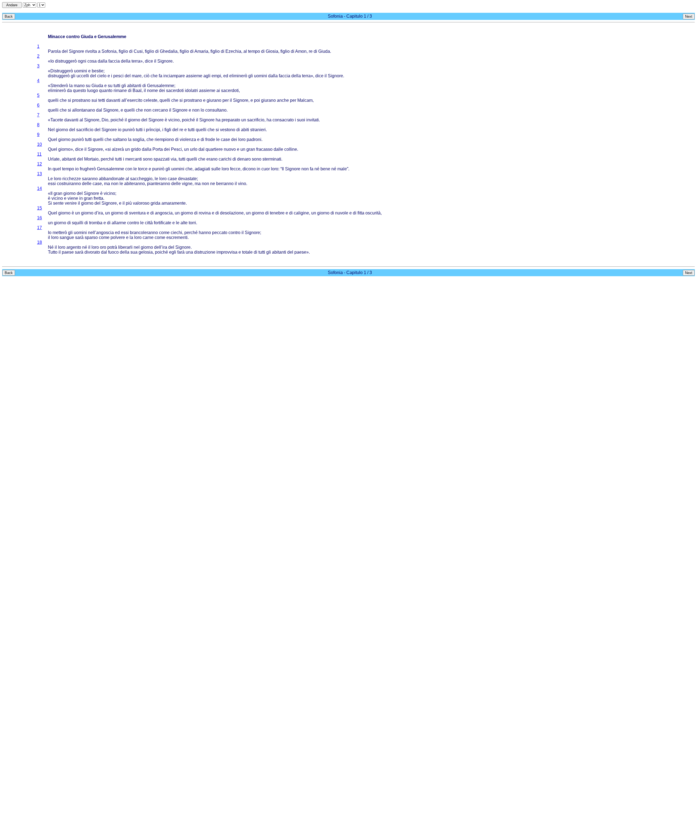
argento (73, 247)
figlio (123, 51)
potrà (112, 247)
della (125, 61)
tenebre (277, 213)
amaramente (173, 203)
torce (143, 169)
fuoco (113, 252)
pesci (118, 75)
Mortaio (91, 159)
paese (68, 252)
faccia (114, 61)
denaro (244, 159)
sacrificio (255, 120)
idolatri (191, 90)
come (164, 232)
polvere (118, 237)
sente (58, 203)
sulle (216, 169)
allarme (119, 222)
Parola (54, 51)
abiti (245, 129)
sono (147, 159)
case (225, 139)
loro (242, 139)
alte (184, 222)
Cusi (138, 51)
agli (206, 75)
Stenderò (59, 85)
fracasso (264, 149)
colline (290, 149)
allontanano (83, 110)
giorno (134, 120)
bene (325, 169)
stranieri (258, 129)
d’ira (98, 213)
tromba (95, 222)
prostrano (81, 100)
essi (52, 183)
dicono (249, 169)
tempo (254, 51)
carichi (225, 159)
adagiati (202, 169)
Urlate (54, 159)
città (149, 222)
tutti (117, 85)
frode (210, 139)
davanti (113, 100)
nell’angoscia (101, 232)
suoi (301, 120)
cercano (160, 110)
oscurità (373, 213)
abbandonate (111, 178)
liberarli (125, 247)
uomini (80, 71)
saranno (90, 178)
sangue (67, 237)
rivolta (91, 51)
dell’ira (160, 247)
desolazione (232, 213)
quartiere (214, 149)
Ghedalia (169, 51)
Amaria (201, 51)
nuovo (230, 149)
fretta (98, 198)
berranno (225, 183)
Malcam (305, 100)
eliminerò (238, 75)
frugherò (88, 169)
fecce (235, 169)
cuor (265, 169)
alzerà (118, 149)
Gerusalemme (160, 85)
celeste (150, 100)
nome (152, 90)
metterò (60, 232)
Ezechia (233, 51)
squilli (77, 222)
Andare (12, 5)
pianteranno (158, 183)
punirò (129, 129)
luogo (92, 90)
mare (137, 75)
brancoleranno (144, 232)
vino (242, 183)
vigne (187, 183)
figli (167, 129)
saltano (120, 139)
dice (149, 61)
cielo (101, 75)
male (342, 169)
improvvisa (226, 252)
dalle (278, 149)
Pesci (176, 149)
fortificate (162, 222)
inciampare (174, 75)
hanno (205, 232)
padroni (254, 139)
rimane (120, 90)
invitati (312, 120)
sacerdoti (175, 90)
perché (107, 159)
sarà (79, 237)
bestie (97, 71)
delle (86, 183)
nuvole (341, 213)
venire (71, 203)
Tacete (56, 120)
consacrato (283, 120)
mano (79, 85)
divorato (92, 252)
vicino (174, 120)
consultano (216, 110)
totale (247, 252)
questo (79, 90)
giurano (214, 100)
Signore (76, 51)
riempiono (164, 139)
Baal (137, 90)
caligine (301, 213)
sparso (91, 237)
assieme (194, 75)
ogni (82, 61)
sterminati (271, 159)
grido (136, 149)
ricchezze (71, 178)
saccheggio (141, 178)
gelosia (146, 252)
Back (9, 16)
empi (216, 75)
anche (283, 100)
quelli (53, 100)
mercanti (133, 159)
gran (250, 149)
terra (136, 61)
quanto (105, 90)
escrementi (177, 237)
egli (172, 252)
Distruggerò (61, 71)
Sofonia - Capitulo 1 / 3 (350, 16)
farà (181, 252)
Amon (301, 51)
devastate (187, 178)
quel (57, 169)
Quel (52, 139)
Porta (157, 149)
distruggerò (66, 61)
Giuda (324, 51)
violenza (188, 139)
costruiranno (69, 183)
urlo (193, 149)
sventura (137, 213)
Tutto (52, 252)
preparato (231, 120)
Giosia (272, 51)
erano (212, 159)
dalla (102, 61)
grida (155, 203)
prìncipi (153, 129)
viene (73, 198)
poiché (117, 120)
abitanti (134, 85)
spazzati (162, 159)
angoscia (164, 213)
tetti (101, 100)
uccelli (83, 75)
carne (148, 237)
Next (688, 16)
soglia (138, 139)
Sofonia (109, 51)
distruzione (204, 252)
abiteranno (134, 183)
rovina (205, 213)
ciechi (176, 232)
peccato (219, 232)
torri (192, 222)
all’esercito (131, 100)
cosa (92, 61)
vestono (227, 129)
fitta (360, 213)
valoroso (141, 203)
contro (133, 222)
